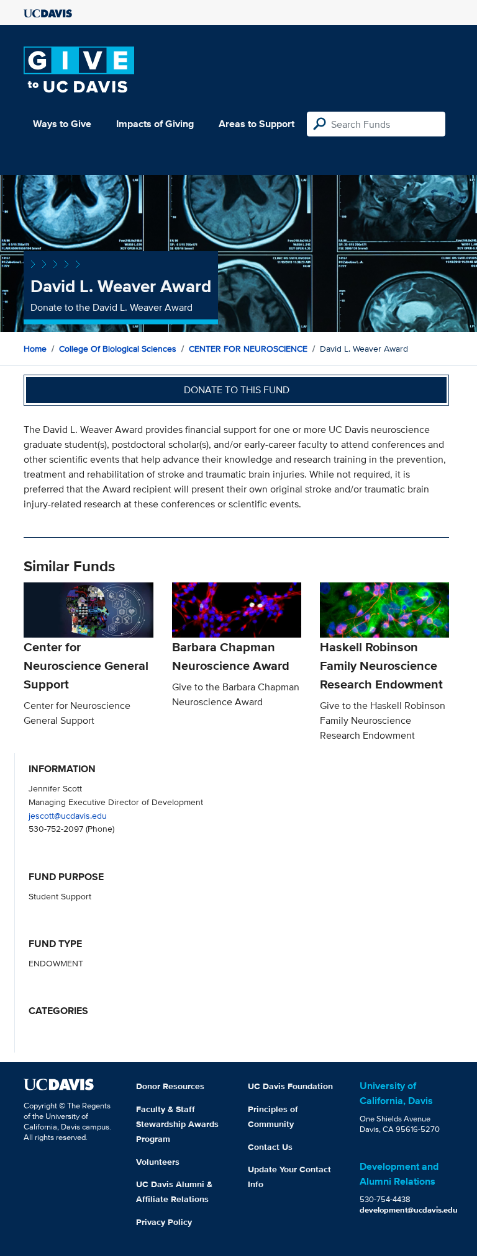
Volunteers (157, 1162)
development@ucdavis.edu (409, 1210)
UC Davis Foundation (290, 1086)
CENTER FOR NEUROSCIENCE (248, 348)
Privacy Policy (164, 1222)
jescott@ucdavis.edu (68, 815)
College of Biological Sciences (117, 348)
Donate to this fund (236, 390)
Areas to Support (256, 124)
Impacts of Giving (155, 124)
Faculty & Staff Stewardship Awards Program (177, 1124)
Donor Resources (170, 1086)
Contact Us (270, 1147)
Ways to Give (62, 124)
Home (35, 348)
